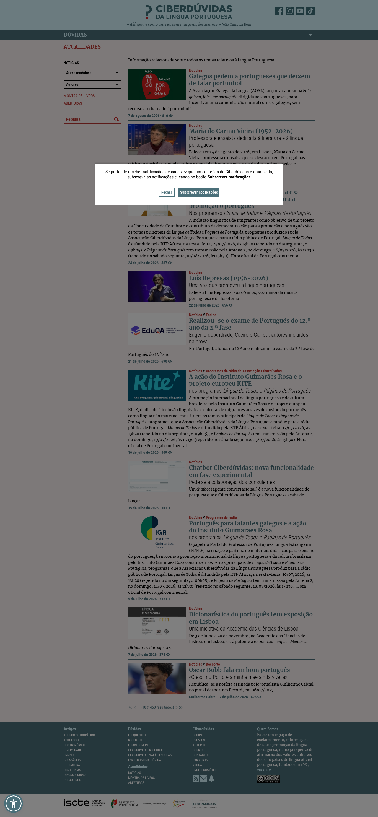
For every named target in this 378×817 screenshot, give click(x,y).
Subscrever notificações (199, 192)
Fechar (166, 192)
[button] (14, 803)
